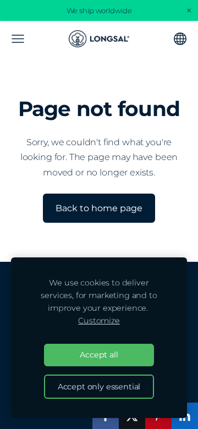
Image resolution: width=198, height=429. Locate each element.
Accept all (99, 355)
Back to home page (99, 208)
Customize (99, 321)
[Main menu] (18, 39)
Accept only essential (99, 387)
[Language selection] (180, 39)
